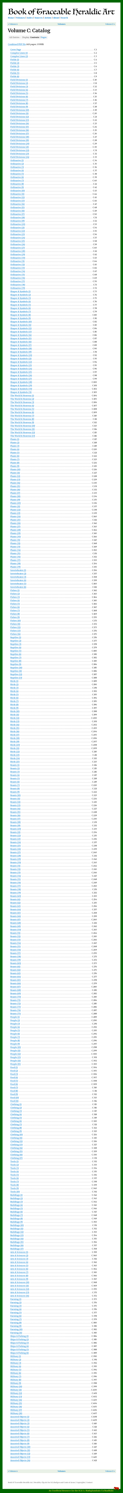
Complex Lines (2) (19, 56)
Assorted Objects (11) (20, 1450)
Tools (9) (14, 1188)
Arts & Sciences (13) (19, 1292)
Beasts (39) (15, 892)
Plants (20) (15, 503)
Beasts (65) (15, 980)
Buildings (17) (17, 1249)
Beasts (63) (15, 973)
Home (11, 18)
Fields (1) (14, 59)
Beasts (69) (15, 993)
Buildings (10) (17, 1225)
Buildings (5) (16, 1208)
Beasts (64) (15, 976)
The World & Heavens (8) (22, 419)
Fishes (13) (15, 630)
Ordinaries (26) (17, 244)
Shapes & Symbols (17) (21, 345)
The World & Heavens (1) (22, 395)
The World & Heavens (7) (22, 415)
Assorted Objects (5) (20, 1430)
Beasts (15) (15, 812)
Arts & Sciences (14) (19, 1296)
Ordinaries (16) (17, 211)
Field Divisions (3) (19, 86)
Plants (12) (15, 476)
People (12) (15, 1054)
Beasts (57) (15, 953)
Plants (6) (14, 456)
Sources (39, 18)
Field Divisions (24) (19, 157)
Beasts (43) (15, 906)
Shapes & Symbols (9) (20, 318)
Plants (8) (14, 463)
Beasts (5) (15, 778)
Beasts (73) (15, 1007)
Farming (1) (15, 1299)
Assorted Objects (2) (19, 1420)
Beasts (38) (15, 889)
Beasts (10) (15, 795)
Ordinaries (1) (17, 160)
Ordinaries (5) (17, 174)
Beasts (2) (15, 768)
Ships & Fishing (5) (19, 1349)
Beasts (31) (15, 866)
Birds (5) (14, 694)
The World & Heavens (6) (22, 412)
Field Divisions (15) (19, 127)
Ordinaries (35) (17, 274)
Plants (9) (14, 466)
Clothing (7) (16, 1124)
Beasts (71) (15, 1000)
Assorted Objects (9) (19, 1443)
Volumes (20, 18)
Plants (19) (15, 499)
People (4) (15, 1027)
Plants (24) (15, 516)
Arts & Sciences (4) (19, 1262)
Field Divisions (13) (19, 120)
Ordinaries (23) (17, 234)
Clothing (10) (16, 1134)
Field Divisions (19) (19, 140)
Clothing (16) (16, 1154)
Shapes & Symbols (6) (20, 308)
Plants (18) (15, 496)
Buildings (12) (17, 1232)
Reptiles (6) (15, 654)
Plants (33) (15, 546)
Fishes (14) (15, 634)
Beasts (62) (15, 970)
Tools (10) (15, 1191)
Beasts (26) (15, 849)
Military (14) (16, 1400)
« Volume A (13, 24)
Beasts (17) (15, 819)
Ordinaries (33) (17, 268)
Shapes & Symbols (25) (21, 372)
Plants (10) (15, 469)
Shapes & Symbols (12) (21, 328)
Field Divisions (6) (19, 96)
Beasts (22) (15, 835)
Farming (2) (16, 1302)
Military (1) (15, 1356)
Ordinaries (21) (17, 227)
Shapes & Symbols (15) (21, 338)
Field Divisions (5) (19, 93)
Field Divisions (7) (19, 100)
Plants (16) (15, 489)
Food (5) (14, 1081)
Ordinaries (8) (17, 184)
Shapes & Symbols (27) (21, 379)
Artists (48, 18)
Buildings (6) (16, 1212)
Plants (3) (14, 446)
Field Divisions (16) (19, 130)
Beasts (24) (15, 842)
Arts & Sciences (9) (19, 1279)
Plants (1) (14, 439)
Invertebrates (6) (18, 587)
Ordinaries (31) (17, 261)
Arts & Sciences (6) (19, 1269)
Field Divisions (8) (19, 103)
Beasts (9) (15, 792)
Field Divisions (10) (19, 110)
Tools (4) (14, 1171)
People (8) (15, 1040)
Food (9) (14, 1094)
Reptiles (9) (15, 664)
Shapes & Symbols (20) (21, 355)
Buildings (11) (16, 1228)
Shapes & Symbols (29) (21, 385)
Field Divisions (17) (19, 133)
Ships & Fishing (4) (19, 1346)
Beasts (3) (15, 772)
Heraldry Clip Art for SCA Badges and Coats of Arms (54, 1482)
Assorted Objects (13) (20, 1457)
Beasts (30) (15, 862)
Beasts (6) (15, 782)
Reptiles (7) (15, 657)
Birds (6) (14, 698)
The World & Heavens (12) (22, 432)
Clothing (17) (16, 1158)
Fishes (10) (15, 620)
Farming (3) (16, 1306)
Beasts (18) (15, 822)
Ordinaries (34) (17, 271)
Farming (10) (16, 1329)
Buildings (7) (16, 1215)
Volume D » (110, 24)
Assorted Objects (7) (20, 1437)
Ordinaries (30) (17, 258)
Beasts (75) (15, 1013)
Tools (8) (14, 1185)
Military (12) (16, 1393)
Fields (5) (14, 73)
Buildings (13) (17, 1235)
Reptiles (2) (15, 641)
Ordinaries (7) (17, 180)
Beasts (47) (15, 919)
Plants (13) (15, 479)
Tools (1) (14, 1161)
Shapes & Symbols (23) (21, 365)
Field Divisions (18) (19, 137)
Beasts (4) (15, 775)
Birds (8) (14, 704)
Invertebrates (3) (18, 577)
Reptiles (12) (16, 674)
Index (30, 18)
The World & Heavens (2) (22, 399)
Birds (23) (14, 755)
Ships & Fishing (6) (19, 1353)
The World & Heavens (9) (22, 422)
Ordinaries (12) (17, 197)
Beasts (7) (15, 785)
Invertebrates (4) (18, 580)
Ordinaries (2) (17, 164)
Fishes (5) (15, 604)
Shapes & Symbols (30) (21, 389)
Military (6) (15, 1373)
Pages (43, 37)
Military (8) (15, 1380)
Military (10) (16, 1386)
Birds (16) (14, 731)
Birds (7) (14, 701)
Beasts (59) (15, 960)
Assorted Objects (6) (19, 1433)
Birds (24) (15, 758)
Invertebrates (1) (18, 570)
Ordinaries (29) (17, 254)
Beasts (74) (15, 1010)
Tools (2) (14, 1165)
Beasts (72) (15, 1003)
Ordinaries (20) (17, 224)
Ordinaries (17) (17, 214)
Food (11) (14, 1101)
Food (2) (14, 1071)
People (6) (15, 1034)
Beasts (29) (15, 859)
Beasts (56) (15, 950)
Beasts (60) (15, 963)
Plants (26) (15, 523)
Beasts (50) (15, 929)
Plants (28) (15, 530)
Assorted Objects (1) (19, 1417)
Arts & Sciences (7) (19, 1272)
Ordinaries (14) (17, 204)
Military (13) (16, 1396)
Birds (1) (14, 681)
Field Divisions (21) (19, 147)
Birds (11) (14, 714)
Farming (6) (16, 1316)
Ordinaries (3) (17, 167)
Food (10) (14, 1097)
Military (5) (15, 1369)
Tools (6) (14, 1178)
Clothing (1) (16, 1104)
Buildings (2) (16, 1198)
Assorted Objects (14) (20, 1460)
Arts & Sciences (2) (19, 1255)
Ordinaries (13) (17, 201)
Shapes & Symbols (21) (21, 358)
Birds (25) (15, 761)
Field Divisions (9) (19, 106)
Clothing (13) (16, 1144)
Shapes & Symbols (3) (20, 298)
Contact (89, 1482)
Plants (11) (15, 473)
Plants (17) (15, 493)
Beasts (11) (15, 798)
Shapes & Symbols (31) (21, 392)
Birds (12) (14, 718)
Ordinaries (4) (17, 170)
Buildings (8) (16, 1218)
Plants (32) (15, 543)
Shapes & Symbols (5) (20, 305)
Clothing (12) (16, 1141)
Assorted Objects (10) (20, 1447)
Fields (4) (14, 70)
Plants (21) (15, 506)
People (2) (15, 1020)
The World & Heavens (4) (22, 405)
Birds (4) (14, 691)
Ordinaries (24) (17, 237)
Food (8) (14, 1091)
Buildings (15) (17, 1242)
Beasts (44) (15, 909)
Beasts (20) (15, 829)
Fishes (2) (15, 594)
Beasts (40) (15, 896)
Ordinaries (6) (17, 177)
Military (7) (15, 1376)
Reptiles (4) (15, 647)
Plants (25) (15, 520)
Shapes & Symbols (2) (20, 295)
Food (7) (14, 1087)
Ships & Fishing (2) (19, 1339)
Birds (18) (15, 738)
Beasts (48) (15, 923)
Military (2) (15, 1359)
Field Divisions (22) (19, 150)
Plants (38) (15, 563)
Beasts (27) (15, 852)
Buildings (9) (16, 1222)
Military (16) (16, 1406)
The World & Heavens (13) (22, 436)
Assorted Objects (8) (20, 1440)
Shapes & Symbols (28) (21, 382)
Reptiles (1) (15, 637)
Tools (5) (14, 1175)
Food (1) (14, 1067)
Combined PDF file (17, 44)
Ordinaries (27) (17, 248)
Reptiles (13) (16, 677)
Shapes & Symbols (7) (20, 311)
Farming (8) (16, 1322)
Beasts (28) (15, 856)
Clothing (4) (16, 1114)
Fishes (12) (15, 627)
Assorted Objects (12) (20, 1453)
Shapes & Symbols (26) (21, 375)
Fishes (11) (15, 624)
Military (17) (16, 1410)
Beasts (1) (14, 765)
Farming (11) (16, 1333)
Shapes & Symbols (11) (20, 325)
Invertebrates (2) (18, 573)
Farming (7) (16, 1319)
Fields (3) (14, 66)
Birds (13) (14, 721)
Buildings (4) (16, 1205)
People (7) (15, 1037)
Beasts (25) (15, 845)
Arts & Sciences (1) (19, 1252)
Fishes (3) (15, 597)
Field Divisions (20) (19, 143)
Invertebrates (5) (18, 583)
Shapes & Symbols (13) (21, 332)
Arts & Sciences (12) (19, 1289)
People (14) (15, 1060)
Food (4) (14, 1077)
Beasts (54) (15, 943)
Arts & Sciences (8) (19, 1275)
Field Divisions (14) (19, 123)
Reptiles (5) (15, 651)
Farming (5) (16, 1312)
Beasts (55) (15, 946)
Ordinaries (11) (17, 194)
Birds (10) (14, 711)
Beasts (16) (15, 815)
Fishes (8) (15, 614)
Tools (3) (14, 1168)
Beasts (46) (15, 916)
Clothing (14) (16, 1148)
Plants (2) (14, 442)
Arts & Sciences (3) (19, 1259)
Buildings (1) (16, 1195)
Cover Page (15, 49)
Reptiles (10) (16, 667)
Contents (34, 37)
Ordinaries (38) (17, 284)
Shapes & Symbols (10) (21, 321)
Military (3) (15, 1363)
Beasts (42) (15, 903)
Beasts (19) (15, 825)
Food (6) (14, 1084)
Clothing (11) (16, 1138)
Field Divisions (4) (19, 90)
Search (64, 18)
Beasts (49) (15, 926)
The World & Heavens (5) (22, 409)
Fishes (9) (15, 617)
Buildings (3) (16, 1202)
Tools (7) (14, 1181)
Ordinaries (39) (17, 288)
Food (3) (14, 1074)
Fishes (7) (15, 610)
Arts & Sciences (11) (19, 1285)
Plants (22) (15, 510)
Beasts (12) (15, 802)
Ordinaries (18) (17, 217)
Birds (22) (15, 751)
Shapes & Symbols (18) (21, 348)
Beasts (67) (15, 987)
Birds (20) (15, 745)
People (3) (15, 1023)
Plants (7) (14, 459)
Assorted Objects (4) (19, 1427)
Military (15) (16, 1403)
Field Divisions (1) (19, 80)
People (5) (15, 1030)
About (56, 18)
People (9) (15, 1044)
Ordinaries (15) (17, 207)
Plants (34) (15, 550)
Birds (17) (14, 735)
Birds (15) (14, 728)
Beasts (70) (15, 997)
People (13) (15, 1057)
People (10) (15, 1047)
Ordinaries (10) (17, 190)
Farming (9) (16, 1326)
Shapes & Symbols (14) (21, 335)
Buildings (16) (17, 1245)
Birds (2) (14, 684)
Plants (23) (15, 513)
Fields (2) (14, 63)
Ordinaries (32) (17, 264)
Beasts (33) (15, 872)
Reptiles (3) (15, 644)
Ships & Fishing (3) (19, 1343)
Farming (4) (16, 1309)
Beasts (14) (15, 809)
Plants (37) (15, 560)
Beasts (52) (15, 936)
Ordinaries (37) (17, 281)
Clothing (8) (16, 1128)
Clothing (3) (16, 1111)
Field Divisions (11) (19, 113)
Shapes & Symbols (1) (20, 291)
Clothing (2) (16, 1107)
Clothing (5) (16, 1118)
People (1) (15, 1017)
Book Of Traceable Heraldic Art (20, 1482)
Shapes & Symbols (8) (20, 315)
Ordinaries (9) (17, 187)
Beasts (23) (15, 839)
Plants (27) (15, 526)
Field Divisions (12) (19, 117)
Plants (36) (15, 557)
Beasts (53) (15, 940)
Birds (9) (14, 708)
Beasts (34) (15, 876)
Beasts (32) (15, 869)
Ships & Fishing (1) (19, 1336)
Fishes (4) (15, 600)
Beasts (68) (15, 990)
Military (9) (15, 1383)
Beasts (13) (15, 805)
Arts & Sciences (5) (19, 1265)
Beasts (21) (15, 832)
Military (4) (15, 1366)
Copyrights (80, 1482)
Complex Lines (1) (19, 53)
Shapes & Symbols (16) (21, 342)
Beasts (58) (15, 956)
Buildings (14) (17, 1238)
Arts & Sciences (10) (19, 1282)
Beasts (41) (15, 899)
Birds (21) (14, 748)
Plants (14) (15, 483)
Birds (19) (14, 741)
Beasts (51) (15, 933)
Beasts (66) (15, 983)
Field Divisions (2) (19, 83)
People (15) (15, 1064)
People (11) (15, 1050)
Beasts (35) (15, 879)
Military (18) (16, 1413)
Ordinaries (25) (17, 241)
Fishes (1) (15, 590)
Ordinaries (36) (17, 278)
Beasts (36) (15, 882)
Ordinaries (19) (17, 221)
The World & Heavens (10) (22, 426)
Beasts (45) (15, 913)
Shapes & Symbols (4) (20, 301)
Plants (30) (15, 536)
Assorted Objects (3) (19, 1423)
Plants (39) (15, 567)
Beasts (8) (15, 788)
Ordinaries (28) (17, 251)
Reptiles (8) (15, 661)
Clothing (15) (16, 1151)
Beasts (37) (15, 886)
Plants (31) (15, 540)
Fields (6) (14, 76)
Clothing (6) (16, 1121)
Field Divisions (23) (19, 153)
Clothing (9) (16, 1131)
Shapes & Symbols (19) (21, 352)
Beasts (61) (15, 966)
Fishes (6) (15, 607)
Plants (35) (15, 553)
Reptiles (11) (16, 671)
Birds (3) (14, 688)
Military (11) (16, 1390)
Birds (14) (14, 725)
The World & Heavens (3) (22, 402)
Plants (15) (15, 486)
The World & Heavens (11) (22, 429)
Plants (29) (15, 533)
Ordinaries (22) (17, 231)
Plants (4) (14, 449)
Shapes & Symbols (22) (21, 362)
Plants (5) (14, 452)
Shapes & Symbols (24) (21, 368)
